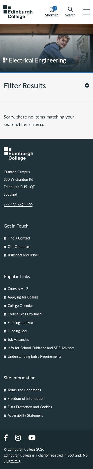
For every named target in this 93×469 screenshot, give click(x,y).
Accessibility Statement (25, 415)
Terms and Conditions (24, 389)
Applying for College (23, 296)
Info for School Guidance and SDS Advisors (41, 347)
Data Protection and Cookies (30, 406)
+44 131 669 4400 (18, 204)
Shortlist (51, 12)
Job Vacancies (18, 339)
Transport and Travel (23, 254)
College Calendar (20, 305)
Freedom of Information (26, 398)
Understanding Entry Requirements (34, 356)
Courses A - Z (18, 288)
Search (70, 14)
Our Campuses (19, 246)
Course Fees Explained (25, 313)
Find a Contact (19, 237)
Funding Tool (17, 330)
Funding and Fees (21, 322)
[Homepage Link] (46, 154)
